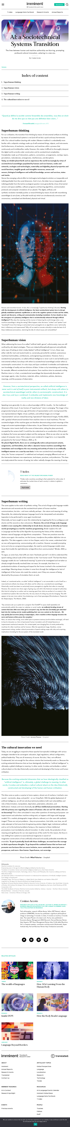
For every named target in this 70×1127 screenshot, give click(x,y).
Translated (5, 1075)
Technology (41, 1078)
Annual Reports (57, 12)
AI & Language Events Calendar (48, 1090)
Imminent (4, 1066)
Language (40, 1069)
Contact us (5, 1078)
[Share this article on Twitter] (24, 940)
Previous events (7, 1108)
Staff (38, 1114)
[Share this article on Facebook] (31, 940)
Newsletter (59, 4)
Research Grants (43, 12)
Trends (39, 1081)
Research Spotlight (8, 1093)
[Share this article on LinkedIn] (38, 940)
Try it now (25, 487)
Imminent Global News (45, 1093)
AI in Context (6, 1090)
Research (40, 1075)
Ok (35, 1124)
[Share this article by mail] (46, 940)
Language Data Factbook (24, 12)
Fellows (39, 1111)
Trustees (40, 1108)
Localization (41, 1072)
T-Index (9, 12)
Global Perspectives (44, 1066)
